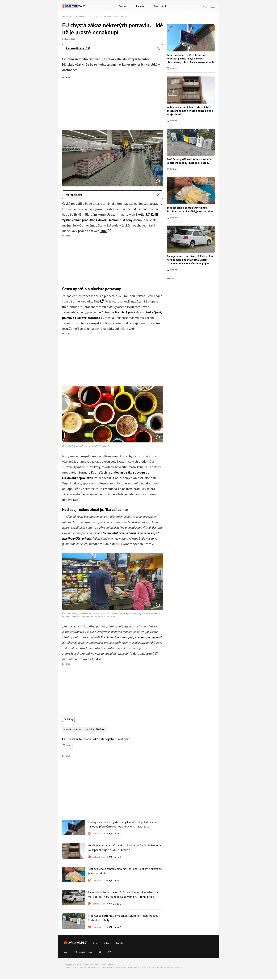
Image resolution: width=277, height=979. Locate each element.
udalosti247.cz (68, 16)
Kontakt (119, 943)
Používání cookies (84, 952)
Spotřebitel (160, 6)
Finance (140, 6)
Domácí (81, 16)
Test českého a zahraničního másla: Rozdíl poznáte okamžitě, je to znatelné (125, 871)
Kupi (103, 231)
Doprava (123, 6)
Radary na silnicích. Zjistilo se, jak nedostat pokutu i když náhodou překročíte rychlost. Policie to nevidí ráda (122, 824)
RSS (99, 952)
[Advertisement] (112, 100)
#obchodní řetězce (96, 729)
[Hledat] (204, 6)
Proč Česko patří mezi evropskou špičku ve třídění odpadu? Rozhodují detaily (124, 918)
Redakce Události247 (78, 48)
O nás (95, 943)
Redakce (107, 943)
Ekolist (141, 214)
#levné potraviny (72, 729)
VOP (109, 952)
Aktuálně (93, 301)
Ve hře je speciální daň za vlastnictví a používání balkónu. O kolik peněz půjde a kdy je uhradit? (124, 848)
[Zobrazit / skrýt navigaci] (213, 6)
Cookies (67, 952)
